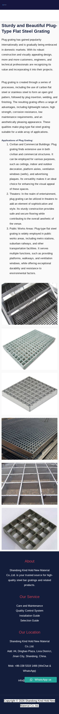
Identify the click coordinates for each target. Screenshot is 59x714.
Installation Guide (29, 615)
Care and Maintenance (29, 605)
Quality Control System (29, 610)
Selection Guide (29, 620)
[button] (27, 15)
